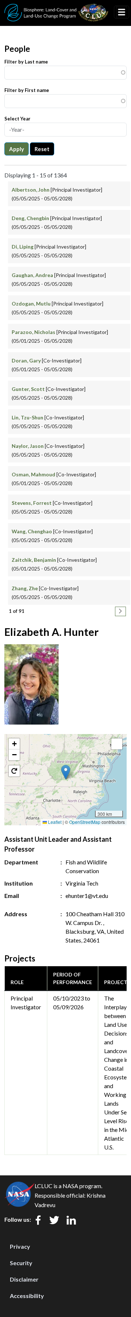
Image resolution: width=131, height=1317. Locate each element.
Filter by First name (26, 90)
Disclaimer (24, 1279)
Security (21, 1262)
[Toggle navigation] (121, 12)
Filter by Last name (26, 62)
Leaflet (54, 822)
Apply (16, 149)
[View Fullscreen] (116, 743)
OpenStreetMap (84, 822)
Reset (42, 149)
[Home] (56, 8)
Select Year (17, 119)
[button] (65, 772)
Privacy (20, 1246)
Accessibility (27, 1295)
